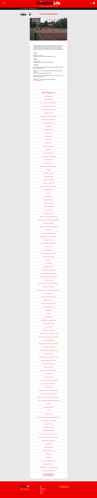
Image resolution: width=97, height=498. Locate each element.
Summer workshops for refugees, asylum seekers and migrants (48, 417)
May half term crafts (48, 413)
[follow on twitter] (23, 15)
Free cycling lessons (48, 209)
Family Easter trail (48, 373)
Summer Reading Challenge (48, 206)
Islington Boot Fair (48, 457)
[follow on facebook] (21, 15)
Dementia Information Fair (48, 464)
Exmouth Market (49, 139)
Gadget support (49, 310)
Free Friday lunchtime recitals (48, 189)
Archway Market (48, 143)
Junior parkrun (48, 193)
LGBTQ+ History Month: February (48, 330)
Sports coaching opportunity (48, 353)
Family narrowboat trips (48, 196)
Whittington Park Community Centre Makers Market (48, 390)
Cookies (41, 492)
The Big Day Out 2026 (48, 387)
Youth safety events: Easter (49, 377)
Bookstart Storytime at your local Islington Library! (48, 357)
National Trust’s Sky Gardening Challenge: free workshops (48, 400)
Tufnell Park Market (48, 126)
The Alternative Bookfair (48, 367)
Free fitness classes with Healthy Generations (48, 166)
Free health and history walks (48, 179)
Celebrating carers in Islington (48, 427)
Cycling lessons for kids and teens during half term (48, 333)
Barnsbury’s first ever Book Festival (48, 363)
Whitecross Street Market (48, 129)
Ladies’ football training (48, 199)
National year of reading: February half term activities (48, 337)
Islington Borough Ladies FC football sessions (48, 116)
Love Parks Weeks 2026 (48, 447)
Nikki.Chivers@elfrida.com (38, 80)
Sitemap (41, 493)
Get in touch (42, 489)
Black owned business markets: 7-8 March (48, 360)
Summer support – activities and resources (48, 460)
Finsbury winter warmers (48, 300)
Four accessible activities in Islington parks (48, 106)
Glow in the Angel (48, 263)
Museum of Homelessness (48, 203)
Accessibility (42, 490)
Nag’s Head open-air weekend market (48, 156)
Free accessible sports (33, 8)
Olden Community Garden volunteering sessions (48, 216)
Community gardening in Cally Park (48, 109)
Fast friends (48, 260)
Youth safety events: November (48, 256)
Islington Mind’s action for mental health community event (48, 397)
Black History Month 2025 (48, 223)
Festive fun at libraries (48, 280)
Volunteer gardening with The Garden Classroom (48, 226)
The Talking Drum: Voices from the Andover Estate (48, 467)
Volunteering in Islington (48, 99)
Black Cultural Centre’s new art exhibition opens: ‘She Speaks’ (48, 290)
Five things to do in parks (48, 112)
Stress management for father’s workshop (48, 253)
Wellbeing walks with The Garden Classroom (48, 236)
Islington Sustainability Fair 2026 (48, 450)
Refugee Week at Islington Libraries (48, 440)
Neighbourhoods (43, 488)
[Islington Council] (24, 490)
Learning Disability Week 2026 (48, 430)
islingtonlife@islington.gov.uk (64, 487)
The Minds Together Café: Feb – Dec (48, 347)
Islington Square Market (48, 176)
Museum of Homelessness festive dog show (48, 273)
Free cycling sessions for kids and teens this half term (48, 437)
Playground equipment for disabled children (48, 102)
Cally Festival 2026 (48, 444)
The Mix (48, 410)
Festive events (48, 230)
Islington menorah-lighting (48, 240)
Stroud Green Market (48, 136)
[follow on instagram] (25, 15)
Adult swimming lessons (48, 316)
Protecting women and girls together (48, 270)
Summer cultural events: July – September (48, 420)
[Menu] (3, 3)
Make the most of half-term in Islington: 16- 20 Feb (48, 350)
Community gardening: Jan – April (48, 306)
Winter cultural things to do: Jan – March (48, 296)
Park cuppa (48, 169)
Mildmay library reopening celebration (48, 303)
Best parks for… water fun (48, 173)
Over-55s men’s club (48, 163)
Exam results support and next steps (48, 470)
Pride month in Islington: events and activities (48, 434)
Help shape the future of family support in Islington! (48, 343)
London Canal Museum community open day (48, 370)
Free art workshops (48, 326)
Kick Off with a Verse (48, 246)
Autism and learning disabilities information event (48, 380)
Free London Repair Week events (48, 340)
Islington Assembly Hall (48, 96)
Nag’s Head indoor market (48, 153)
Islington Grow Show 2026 (48, 407)
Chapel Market (48, 149)
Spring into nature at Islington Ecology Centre (48, 393)
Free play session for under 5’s (48, 266)
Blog (40, 487)
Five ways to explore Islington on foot (48, 122)
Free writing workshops (48, 423)
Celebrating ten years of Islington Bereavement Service (48, 219)
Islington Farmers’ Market (48, 146)
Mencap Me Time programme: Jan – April (48, 320)
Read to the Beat (48, 454)
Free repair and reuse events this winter (48, 233)
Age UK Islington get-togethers (48, 213)
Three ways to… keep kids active (48, 183)
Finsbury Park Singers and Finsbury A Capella (48, 186)
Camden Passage (48, 133)
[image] (48, 3)
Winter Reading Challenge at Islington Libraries (48, 276)
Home (21, 8)
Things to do (25, 8)
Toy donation (48, 313)
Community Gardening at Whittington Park (49, 243)
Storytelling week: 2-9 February (48, 323)
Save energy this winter (48, 250)
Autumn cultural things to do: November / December (48, 283)
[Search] (94, 3)
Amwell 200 (48, 403)
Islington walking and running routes (48, 119)
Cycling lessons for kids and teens (48, 286)
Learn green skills (48, 293)
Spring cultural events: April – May (48, 383)
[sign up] (30, 15)
